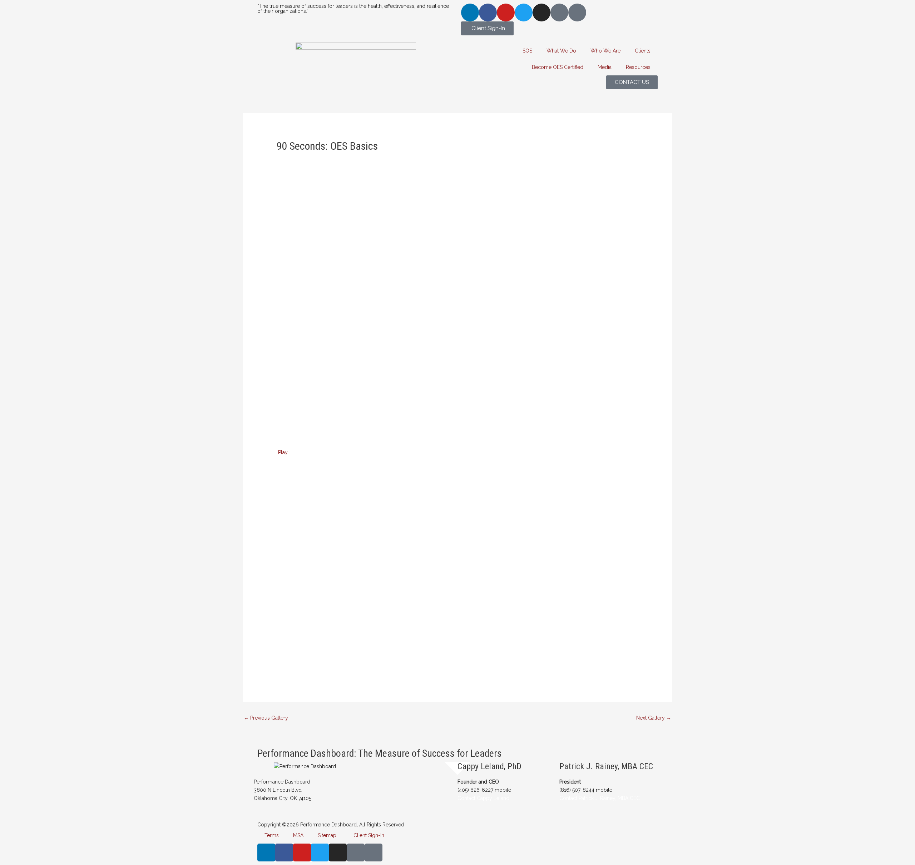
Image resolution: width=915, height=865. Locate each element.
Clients (643, 51)
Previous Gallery (266, 718)
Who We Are (605, 51)
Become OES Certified (557, 67)
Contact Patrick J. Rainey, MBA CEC (599, 798)
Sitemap (327, 835)
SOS (527, 51)
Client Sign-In (367, 835)
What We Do (561, 51)
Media (605, 67)
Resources (638, 67)
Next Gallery (653, 718)
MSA (298, 835)
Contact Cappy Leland (483, 798)
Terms (271, 835)
